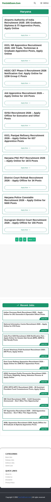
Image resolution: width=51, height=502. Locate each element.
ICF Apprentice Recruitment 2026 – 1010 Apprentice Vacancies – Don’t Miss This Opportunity (24, 412)
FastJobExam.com (24, 497)
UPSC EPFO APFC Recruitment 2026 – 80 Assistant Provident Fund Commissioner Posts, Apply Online (24, 388)
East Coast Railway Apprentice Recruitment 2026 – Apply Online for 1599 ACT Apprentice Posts (24, 362)
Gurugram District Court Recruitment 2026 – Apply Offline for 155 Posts (25, 221)
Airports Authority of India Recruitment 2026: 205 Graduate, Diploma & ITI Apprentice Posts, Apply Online (23, 24)
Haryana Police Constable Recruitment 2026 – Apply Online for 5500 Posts (24, 200)
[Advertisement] (25, 271)
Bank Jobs (8, 457)
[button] (35, 3)
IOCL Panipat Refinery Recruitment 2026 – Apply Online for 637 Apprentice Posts (24, 138)
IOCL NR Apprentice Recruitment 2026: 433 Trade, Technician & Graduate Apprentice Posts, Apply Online (23, 49)
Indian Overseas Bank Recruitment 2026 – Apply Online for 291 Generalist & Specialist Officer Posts (24, 313)
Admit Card (9, 466)
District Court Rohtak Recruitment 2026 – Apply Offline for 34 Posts (23, 179)
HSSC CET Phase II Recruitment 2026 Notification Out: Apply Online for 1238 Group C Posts (25, 73)
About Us (8, 474)
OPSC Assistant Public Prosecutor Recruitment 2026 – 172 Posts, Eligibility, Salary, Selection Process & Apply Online (25, 375)
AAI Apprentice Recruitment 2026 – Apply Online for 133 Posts (24, 94)
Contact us (8, 477)
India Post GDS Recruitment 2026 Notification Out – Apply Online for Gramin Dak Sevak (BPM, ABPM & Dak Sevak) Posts (24, 338)
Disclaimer (8, 480)
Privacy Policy (9, 482)
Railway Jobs (9, 460)
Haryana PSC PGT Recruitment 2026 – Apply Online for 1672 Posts (24, 159)
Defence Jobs (9, 463)
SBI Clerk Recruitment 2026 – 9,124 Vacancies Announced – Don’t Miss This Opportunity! (22, 400)
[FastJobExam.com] (11, 3)
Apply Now (44, 318)
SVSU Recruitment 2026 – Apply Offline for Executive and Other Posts (22, 116)
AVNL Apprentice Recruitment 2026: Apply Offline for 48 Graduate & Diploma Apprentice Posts (25, 424)
